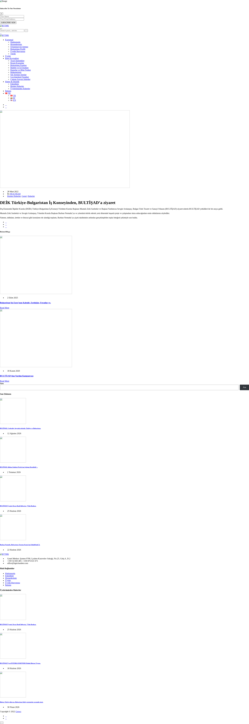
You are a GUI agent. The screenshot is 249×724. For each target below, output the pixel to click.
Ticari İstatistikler (17, 61)
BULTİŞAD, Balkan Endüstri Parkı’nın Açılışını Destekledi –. (19, 467)
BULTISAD (15, 194)
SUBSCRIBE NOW (8, 23)
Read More (4, 308)
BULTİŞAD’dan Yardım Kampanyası (16, 376)
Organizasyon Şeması (19, 47)
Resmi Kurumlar (17, 63)
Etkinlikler (14, 84)
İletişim (8, 91)
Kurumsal (9, 40)
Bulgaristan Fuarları (18, 65)
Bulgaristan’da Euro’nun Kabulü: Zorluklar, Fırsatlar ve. (25, 303)
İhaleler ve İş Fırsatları (19, 68)
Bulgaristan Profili (17, 49)
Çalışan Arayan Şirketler (20, 79)
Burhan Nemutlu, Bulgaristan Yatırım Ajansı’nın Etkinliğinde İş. (20, 544)
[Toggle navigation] (1, 28)
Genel (24, 196)
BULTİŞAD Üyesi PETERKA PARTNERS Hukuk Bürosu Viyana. (20, 663)
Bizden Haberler (17, 86)
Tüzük (13, 54)
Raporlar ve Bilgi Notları (20, 70)
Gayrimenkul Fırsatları (19, 77)
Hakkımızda (15, 42)
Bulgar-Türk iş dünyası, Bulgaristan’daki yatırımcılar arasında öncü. (21, 702)
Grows (18, 711)
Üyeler (8, 56)
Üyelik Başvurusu (17, 51)
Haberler (31, 196)
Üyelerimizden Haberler (20, 89)
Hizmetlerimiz (16, 44)
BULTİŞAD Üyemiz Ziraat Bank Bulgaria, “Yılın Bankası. (18, 506)
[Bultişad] (4, 26)
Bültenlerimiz (15, 72)
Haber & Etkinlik (12, 82)
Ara (2, 383)
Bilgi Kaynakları (12, 58)
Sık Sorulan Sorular (18, 75)
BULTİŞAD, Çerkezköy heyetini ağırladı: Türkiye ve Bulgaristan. (20, 428)
